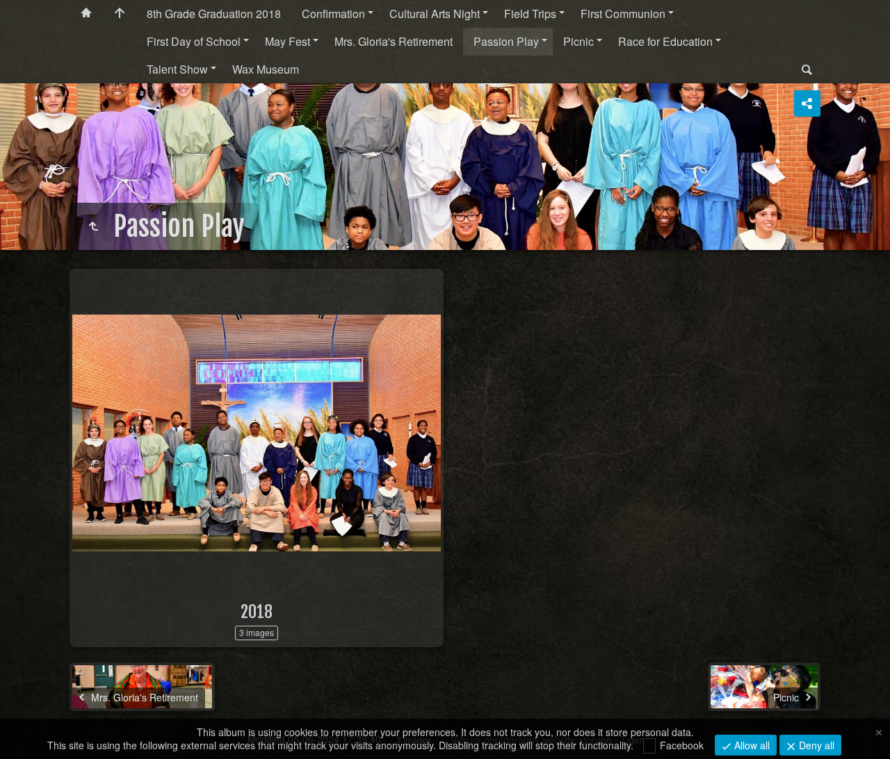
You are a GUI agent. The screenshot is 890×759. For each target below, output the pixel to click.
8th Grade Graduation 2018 (214, 14)
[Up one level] (93, 226)
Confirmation (333, 14)
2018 (257, 611)
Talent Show (177, 69)
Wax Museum (265, 69)
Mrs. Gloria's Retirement (393, 41)
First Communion (623, 14)
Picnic (578, 41)
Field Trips (530, 14)
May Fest (287, 41)
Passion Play (506, 41)
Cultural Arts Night (434, 14)
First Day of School (194, 41)
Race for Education (665, 41)
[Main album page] (119, 14)
